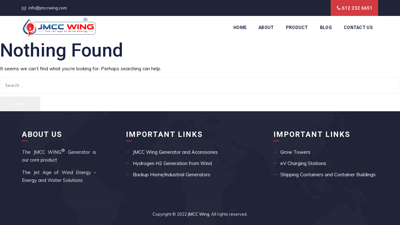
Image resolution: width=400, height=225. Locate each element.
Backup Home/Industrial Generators (171, 175)
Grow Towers (295, 152)
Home (240, 27)
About (266, 27)
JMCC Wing (198, 214)
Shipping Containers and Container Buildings (328, 175)
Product (297, 27)
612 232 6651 (357, 8)
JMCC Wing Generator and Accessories (175, 152)
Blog (326, 27)
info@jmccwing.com (47, 7)
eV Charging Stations (303, 163)
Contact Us (358, 27)
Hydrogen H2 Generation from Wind (172, 163)
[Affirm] (59, 27)
